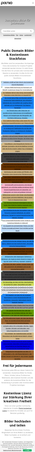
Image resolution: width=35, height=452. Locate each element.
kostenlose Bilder (9, 35)
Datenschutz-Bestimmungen (12, 450)
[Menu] (33, 3)
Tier (17, 35)
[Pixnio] (6, 3)
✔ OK (27, 450)
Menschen (17, 38)
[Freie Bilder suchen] (31, 31)
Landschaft (27, 35)
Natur (21, 35)
